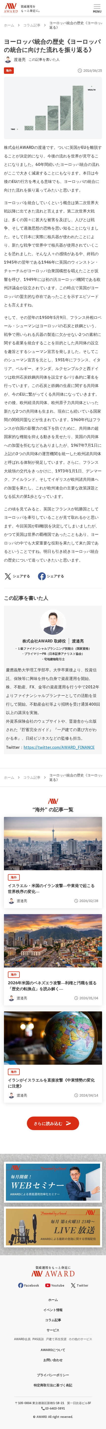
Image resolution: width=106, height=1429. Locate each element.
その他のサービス (80, 1339)
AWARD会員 (22, 1339)
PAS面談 (38, 1339)
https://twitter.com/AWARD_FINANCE (59, 747)
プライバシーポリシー (53, 1375)
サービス (53, 1330)
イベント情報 (53, 1310)
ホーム (9, 25)
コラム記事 (31, 25)
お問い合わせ (53, 1360)
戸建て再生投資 (56, 1339)
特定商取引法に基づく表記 (53, 1385)
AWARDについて (53, 1350)
